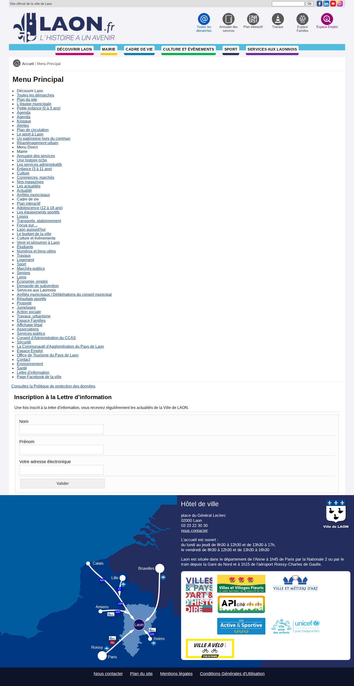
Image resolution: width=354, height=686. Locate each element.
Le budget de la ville (34, 234)
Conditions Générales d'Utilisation (232, 673)
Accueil (28, 64)
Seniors (23, 273)
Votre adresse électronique (45, 461)
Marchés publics (31, 268)
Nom (23, 421)
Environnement (30, 364)
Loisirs (22, 216)
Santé (22, 368)
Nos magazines (30, 182)
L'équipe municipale (34, 104)
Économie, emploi (32, 281)
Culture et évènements (188, 49)
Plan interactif (28, 203)
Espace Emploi (30, 351)
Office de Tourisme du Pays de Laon (48, 355)
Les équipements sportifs (38, 212)
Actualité (24, 190)
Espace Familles (31, 320)
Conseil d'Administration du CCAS (46, 338)
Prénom (26, 441)
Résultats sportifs (31, 299)
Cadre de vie (139, 49)
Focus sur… (27, 225)
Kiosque (24, 121)
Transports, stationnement (39, 221)
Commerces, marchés (35, 177)
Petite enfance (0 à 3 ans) (38, 108)
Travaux (24, 255)
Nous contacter (108, 673)
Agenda (23, 112)
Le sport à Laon (30, 134)
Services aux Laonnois (272, 49)
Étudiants (25, 247)
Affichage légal (29, 325)
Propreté (24, 303)
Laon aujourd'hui (31, 229)
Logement (25, 260)
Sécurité (24, 342)
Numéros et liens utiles (36, 251)
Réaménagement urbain (37, 143)
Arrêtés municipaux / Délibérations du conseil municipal (64, 294)
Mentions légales (176, 673)
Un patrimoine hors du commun (43, 138)
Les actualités (28, 186)
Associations (28, 329)
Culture (23, 173)
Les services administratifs (39, 164)
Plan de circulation (33, 130)
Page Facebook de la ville (39, 377)
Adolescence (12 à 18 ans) (40, 208)
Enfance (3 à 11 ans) (34, 169)
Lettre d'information (33, 372)
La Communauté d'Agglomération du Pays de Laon (60, 346)
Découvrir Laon (74, 49)
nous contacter (194, 530)
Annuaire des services (36, 156)
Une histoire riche (32, 160)
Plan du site (27, 99)
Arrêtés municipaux (33, 195)
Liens (21, 277)
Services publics (31, 333)
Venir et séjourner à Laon (38, 242)
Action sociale (29, 312)
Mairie (109, 49)
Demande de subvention (38, 286)
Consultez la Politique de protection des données (53, 386)
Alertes (23, 125)
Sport (230, 49)
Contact (23, 359)
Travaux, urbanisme (34, 316)
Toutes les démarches (35, 95)
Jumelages (26, 307)
